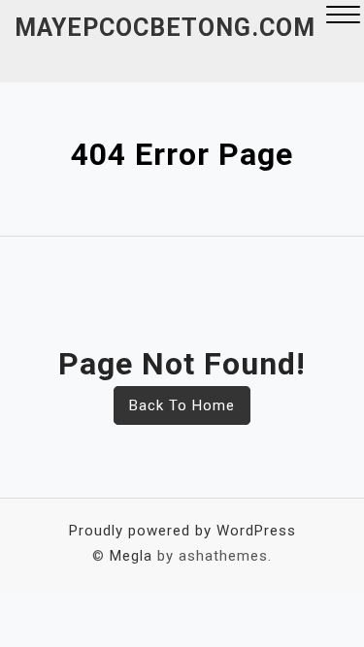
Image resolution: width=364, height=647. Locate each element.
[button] (343, 17)
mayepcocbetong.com (165, 28)
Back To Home (182, 405)
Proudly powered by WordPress (182, 530)
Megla (131, 556)
